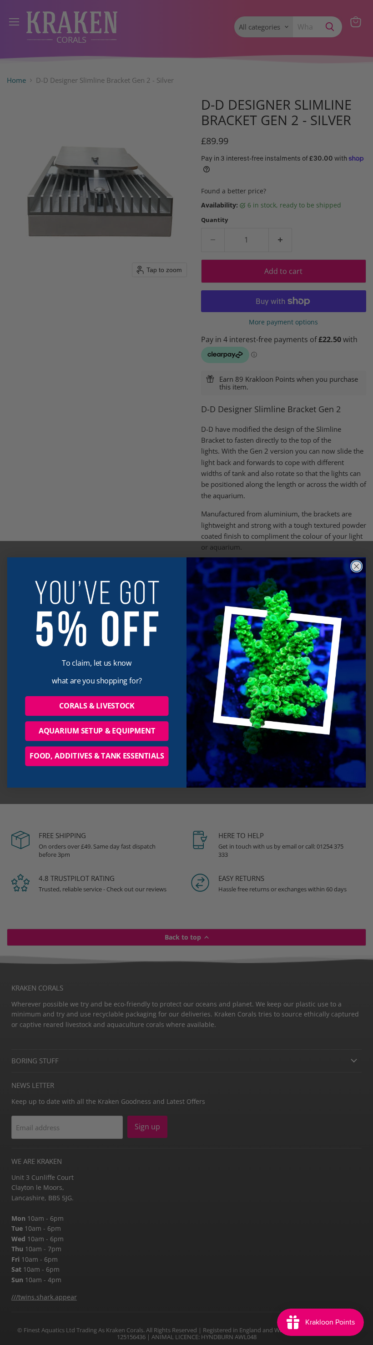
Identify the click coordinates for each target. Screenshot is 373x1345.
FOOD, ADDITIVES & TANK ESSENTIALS (97, 756)
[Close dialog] (356, 566)
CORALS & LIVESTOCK (97, 706)
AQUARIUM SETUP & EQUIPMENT (97, 731)
